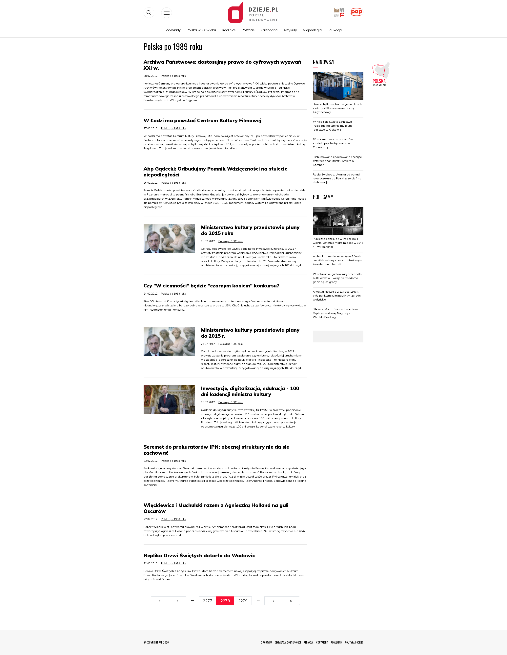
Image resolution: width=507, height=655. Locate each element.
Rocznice (229, 30)
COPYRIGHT (322, 642)
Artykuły (290, 30)
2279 (243, 600)
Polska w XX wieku (201, 30)
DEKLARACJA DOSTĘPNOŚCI (288, 642)
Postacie (248, 30)
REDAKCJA (308, 642)
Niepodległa (312, 30)
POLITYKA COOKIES (354, 642)
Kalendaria (269, 30)
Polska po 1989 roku (173, 75)
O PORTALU (266, 642)
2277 (207, 600)
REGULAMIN (336, 642)
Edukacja (335, 30)
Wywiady (173, 30)
